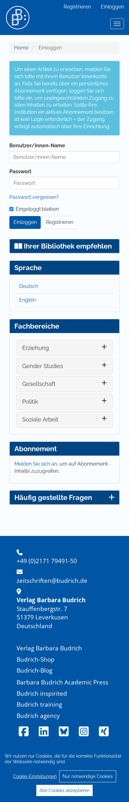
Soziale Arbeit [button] (40, 419)
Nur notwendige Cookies (88, 776)
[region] (64, 773)
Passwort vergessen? (34, 197)
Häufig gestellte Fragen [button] (53, 497)
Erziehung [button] (35, 348)
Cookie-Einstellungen (35, 776)
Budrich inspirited (42, 693)
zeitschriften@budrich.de (52, 580)
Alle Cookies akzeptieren (64, 790)
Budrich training (39, 704)
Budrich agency (38, 715)
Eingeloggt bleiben (37, 209)
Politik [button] (30, 401)
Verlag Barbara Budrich (49, 648)
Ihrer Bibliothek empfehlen (67, 246)
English (27, 300)
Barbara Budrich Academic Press (62, 682)
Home (21, 48)
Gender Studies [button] (42, 366)
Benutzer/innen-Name (37, 146)
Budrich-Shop (35, 659)
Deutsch (28, 286)
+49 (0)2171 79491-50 (47, 561)
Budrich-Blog (34, 670)
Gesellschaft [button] (38, 384)
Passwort (20, 171)
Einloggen (112, 7)
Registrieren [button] (59, 222)
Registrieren (77, 7)
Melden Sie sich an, (36, 464)
